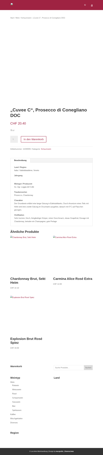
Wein (18, 18)
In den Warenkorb (34, 139)
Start (12, 18)
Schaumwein (26, 18)
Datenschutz (69, 451)
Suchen (88, 368)
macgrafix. (60, 451)
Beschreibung (20, 160)
